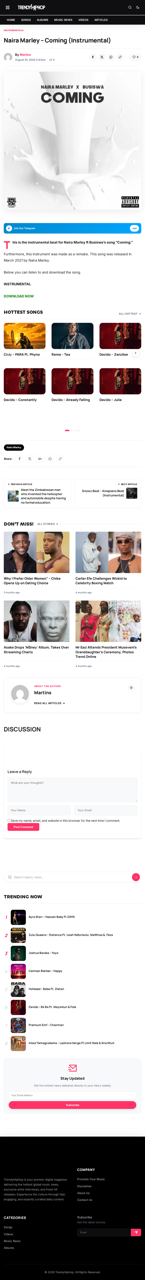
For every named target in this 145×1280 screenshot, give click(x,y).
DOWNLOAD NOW (19, 296)
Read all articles (48, 703)
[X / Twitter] (29, 459)
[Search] (129, 7)
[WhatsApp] (111, 57)
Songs (8, 1227)
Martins (25, 55)
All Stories (46, 523)
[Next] (135, 353)
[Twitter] (102, 57)
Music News (12, 1241)
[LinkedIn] (40, 459)
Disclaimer (84, 1186)
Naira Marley (14, 447)
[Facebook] (92, 57)
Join (134, 228)
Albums (9, 1248)
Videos (8, 1234)
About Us (83, 1193)
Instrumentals (14, 30)
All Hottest (128, 313)
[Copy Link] (120, 57)
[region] (72, 377)
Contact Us (84, 1200)
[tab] (67, 430)
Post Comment (23, 827)
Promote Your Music (91, 1179)
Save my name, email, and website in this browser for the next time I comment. (65, 820)
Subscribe (72, 1105)
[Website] (131, 687)
